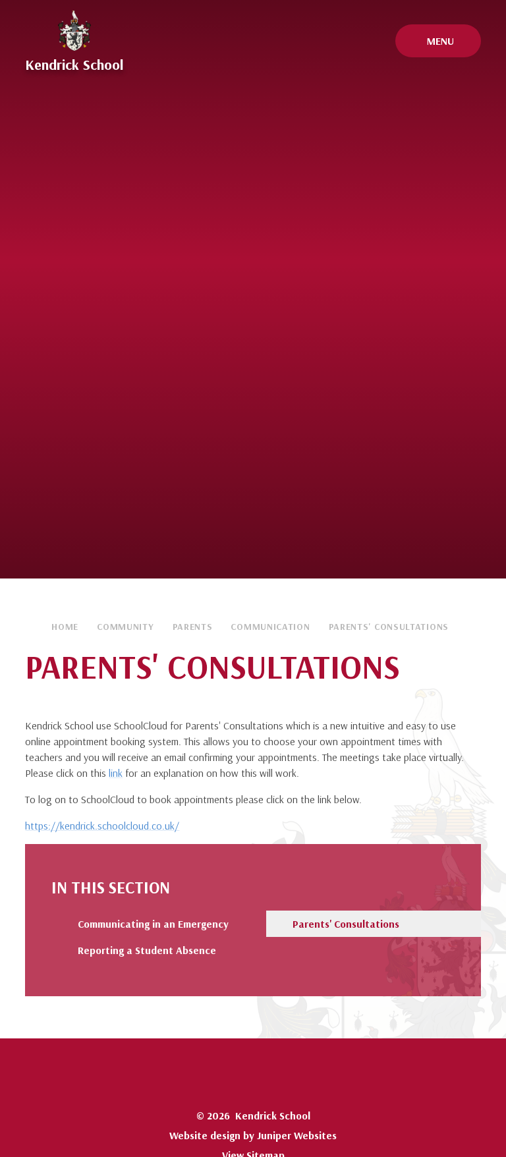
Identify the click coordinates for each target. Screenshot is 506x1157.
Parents (193, 627)
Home (64, 627)
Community (125, 627)
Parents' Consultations (389, 627)
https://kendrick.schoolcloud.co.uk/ (102, 825)
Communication (270, 627)
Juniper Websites (297, 1135)
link (116, 772)
